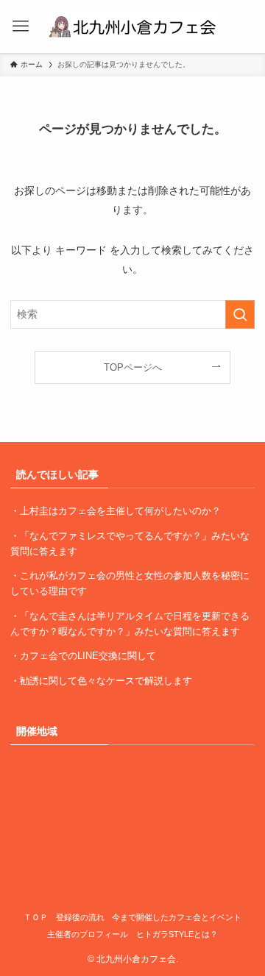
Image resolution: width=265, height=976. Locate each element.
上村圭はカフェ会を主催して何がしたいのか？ (120, 510)
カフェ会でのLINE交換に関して (88, 655)
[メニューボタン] (20, 26)
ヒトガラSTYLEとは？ (177, 934)
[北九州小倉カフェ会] (132, 26)
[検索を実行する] (240, 314)
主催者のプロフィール (87, 934)
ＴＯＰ (36, 917)
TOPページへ (133, 367)
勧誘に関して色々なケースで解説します (106, 680)
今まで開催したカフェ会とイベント (176, 917)
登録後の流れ (80, 917)
